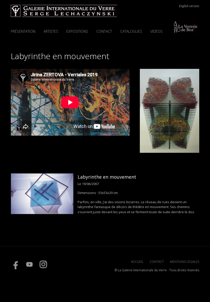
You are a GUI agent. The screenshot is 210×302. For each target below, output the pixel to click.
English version (189, 6)
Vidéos (156, 31)
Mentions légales (184, 262)
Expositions (77, 31)
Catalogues (131, 31)
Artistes (51, 31)
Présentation (23, 31)
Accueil (137, 262)
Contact (104, 31)
